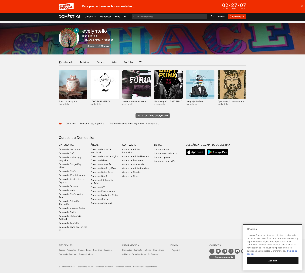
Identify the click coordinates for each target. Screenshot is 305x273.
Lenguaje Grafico (194, 101)
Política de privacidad (104, 267)
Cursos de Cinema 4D (133, 164)
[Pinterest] (224, 251)
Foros (88, 250)
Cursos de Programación (103, 191)
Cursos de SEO (98, 187)
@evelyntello (66, 62)
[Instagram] (231, 251)
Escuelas (108, 250)
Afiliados (126, 254)
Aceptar (272, 260)
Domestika (127, 250)
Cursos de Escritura (68, 186)
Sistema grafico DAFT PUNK (168, 101)
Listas (114, 62)
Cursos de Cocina (67, 212)
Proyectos (105, 16)
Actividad (85, 62)
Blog (155, 250)
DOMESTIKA (70, 17)
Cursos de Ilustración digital (104, 156)
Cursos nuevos (161, 149)
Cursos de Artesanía (101, 164)
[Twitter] (218, 251)
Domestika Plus (86, 254)
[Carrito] (212, 17)
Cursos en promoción (164, 161)
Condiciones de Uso (85, 267)
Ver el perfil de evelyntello (152, 115)
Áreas (95, 144)
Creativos (71, 123)
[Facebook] (211, 251)
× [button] (302, 6)
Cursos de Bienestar (69, 223)
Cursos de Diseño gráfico (103, 168)
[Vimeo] (237, 251)
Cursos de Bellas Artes (102, 172)
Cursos (100, 62)
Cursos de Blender (131, 172)
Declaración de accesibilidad (145, 267)
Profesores (153, 254)
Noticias (147, 250)
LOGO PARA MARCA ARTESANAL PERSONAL (102, 102)
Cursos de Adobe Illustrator (136, 156)
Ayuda (161, 250)
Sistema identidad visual (134, 101)
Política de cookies (123, 267)
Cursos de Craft (67, 153)
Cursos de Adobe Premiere (135, 168)
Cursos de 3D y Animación (72, 175)
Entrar (221, 16)
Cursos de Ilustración (69, 149)
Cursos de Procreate (132, 160)
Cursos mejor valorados (165, 153)
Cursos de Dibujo (99, 160)
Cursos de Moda (67, 190)
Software (129, 144)
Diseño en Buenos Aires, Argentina (126, 123)
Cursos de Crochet (100, 199)
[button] (126, 17)
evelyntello (94, 31)
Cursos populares (163, 157)
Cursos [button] (89, 16)
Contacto (138, 250)
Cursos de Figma (130, 176)
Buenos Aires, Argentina (99, 39)
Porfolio (128, 62)
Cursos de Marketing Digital (104, 195)
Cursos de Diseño (67, 171)
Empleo (81, 250)
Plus (117, 16)
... (140, 60)
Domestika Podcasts (68, 254)
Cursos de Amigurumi (101, 203)
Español (176, 250)
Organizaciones (139, 254)
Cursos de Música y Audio (72, 208)
